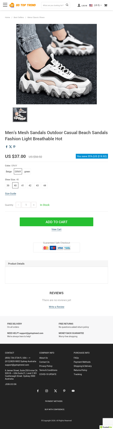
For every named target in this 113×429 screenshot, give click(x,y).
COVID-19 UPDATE (47, 374)
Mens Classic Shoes (36, 17)
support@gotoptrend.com (17, 364)
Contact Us (44, 361)
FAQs (76, 357)
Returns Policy (80, 370)
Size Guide (10, 193)
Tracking (78, 374)
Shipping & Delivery (83, 366)
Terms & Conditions (48, 370)
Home (7, 17)
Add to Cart (57, 221)
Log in (84, 5)
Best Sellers (19, 17)
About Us (43, 357)
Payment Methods (82, 361)
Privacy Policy (45, 366)
